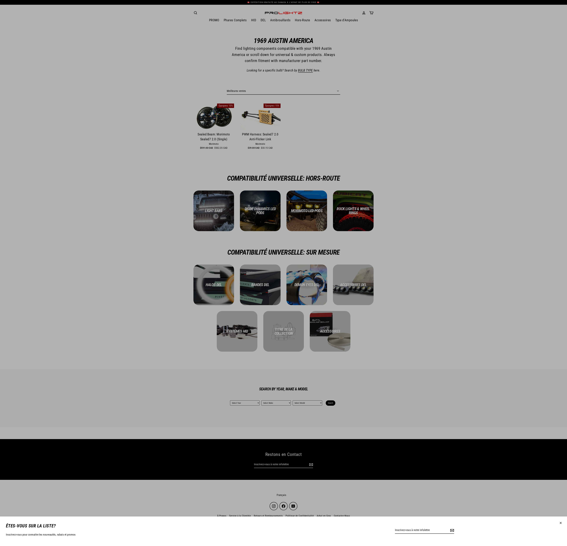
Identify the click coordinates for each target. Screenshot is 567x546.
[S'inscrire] (451, 530)
